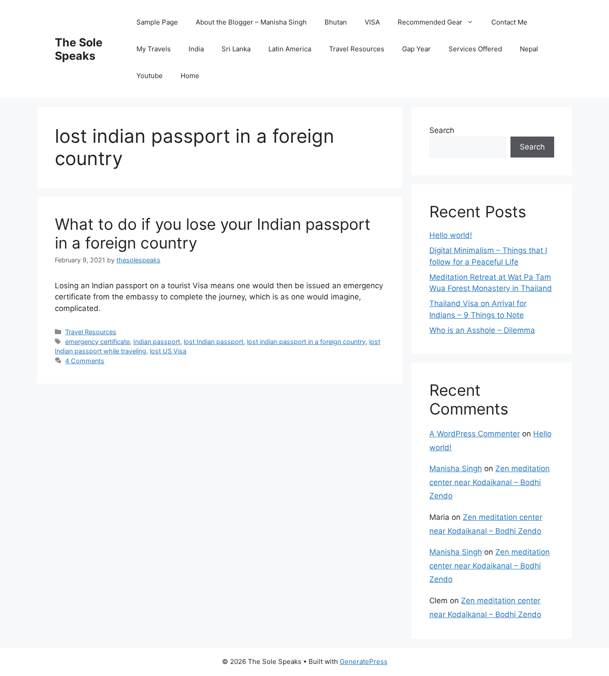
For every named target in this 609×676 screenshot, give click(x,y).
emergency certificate (97, 341)
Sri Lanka (236, 49)
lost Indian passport (213, 341)
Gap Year (416, 49)
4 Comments (84, 361)
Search (441, 130)
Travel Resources (356, 49)
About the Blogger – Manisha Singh (251, 22)
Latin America (289, 49)
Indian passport (156, 341)
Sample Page (157, 22)
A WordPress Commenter (474, 433)
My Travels (153, 49)
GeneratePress (363, 661)
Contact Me (509, 22)
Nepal (529, 49)
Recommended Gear (430, 22)
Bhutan (336, 22)
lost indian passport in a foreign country (306, 341)
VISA (372, 22)
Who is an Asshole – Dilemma (482, 330)
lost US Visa (168, 351)
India (196, 49)
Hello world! (450, 235)
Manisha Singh (455, 468)
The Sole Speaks (79, 49)
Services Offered (475, 49)
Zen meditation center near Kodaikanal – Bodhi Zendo (489, 482)
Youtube (149, 75)
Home (190, 75)
